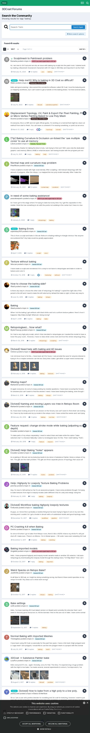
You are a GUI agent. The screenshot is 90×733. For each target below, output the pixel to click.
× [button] (87, 703)
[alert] (45, 716)
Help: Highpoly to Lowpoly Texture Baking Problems (40, 483)
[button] (45, 729)
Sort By (82, 49)
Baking (14, 305)
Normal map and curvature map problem (33, 162)
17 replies (33, 475)
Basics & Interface (40, 693)
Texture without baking (23, 261)
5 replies (30, 105)
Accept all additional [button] (31, 724)
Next (13, 49)
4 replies (29, 319)
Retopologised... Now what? (26, 327)
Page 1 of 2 (27, 49)
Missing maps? (19, 382)
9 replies (34, 518)
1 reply (31, 129)
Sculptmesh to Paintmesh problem (32, 58)
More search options (76, 34)
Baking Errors (26, 228)
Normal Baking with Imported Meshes (32, 636)
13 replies (30, 649)
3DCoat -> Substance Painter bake (30, 658)
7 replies (30, 395)
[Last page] (18, 49)
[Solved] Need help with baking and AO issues (36, 349)
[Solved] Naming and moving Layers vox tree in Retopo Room (45, 403)
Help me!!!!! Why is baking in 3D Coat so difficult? (46, 80)
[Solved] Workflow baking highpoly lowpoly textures (40, 505)
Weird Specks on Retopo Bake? (28, 570)
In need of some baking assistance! (30, 195)
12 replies (34, 72)
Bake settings (18, 603)
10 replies (33, 187)
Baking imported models (24, 548)
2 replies (31, 340)
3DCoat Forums (12, 9)
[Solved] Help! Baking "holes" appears (32, 450)
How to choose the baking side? (28, 283)
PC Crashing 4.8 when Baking (27, 526)
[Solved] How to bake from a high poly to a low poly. (48, 690)
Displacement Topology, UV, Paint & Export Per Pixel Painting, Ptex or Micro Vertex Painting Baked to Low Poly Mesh (48, 114)
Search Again (78, 27)
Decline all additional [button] (58, 724)
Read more (58, 709)
